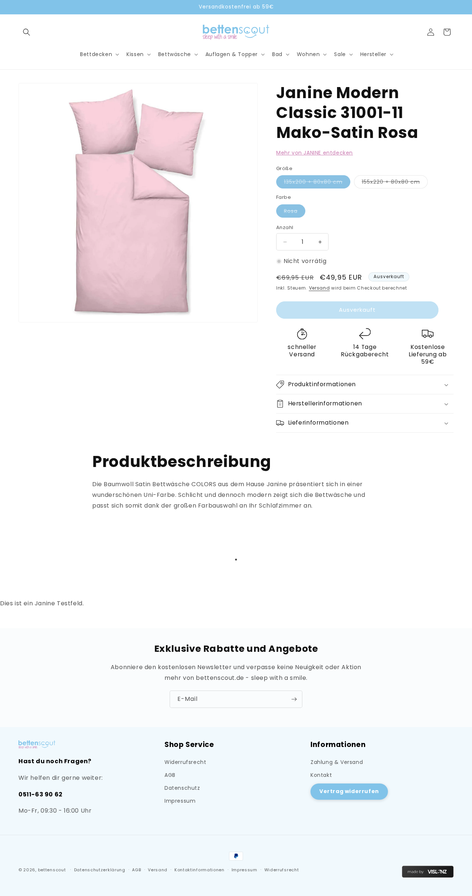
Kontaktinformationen (199, 870)
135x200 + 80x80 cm (317, 183)
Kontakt (321, 775)
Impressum (179, 801)
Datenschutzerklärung (99, 870)
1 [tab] (236, 559)
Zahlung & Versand (336, 762)
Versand (319, 288)
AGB (170, 775)
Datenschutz (182, 788)
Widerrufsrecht (185, 762)
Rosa (294, 212)
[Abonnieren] (294, 699)
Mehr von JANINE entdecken (314, 152)
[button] (26, 32)
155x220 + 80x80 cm (395, 183)
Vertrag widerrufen (349, 791)
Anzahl (284, 227)
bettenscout (52, 870)
